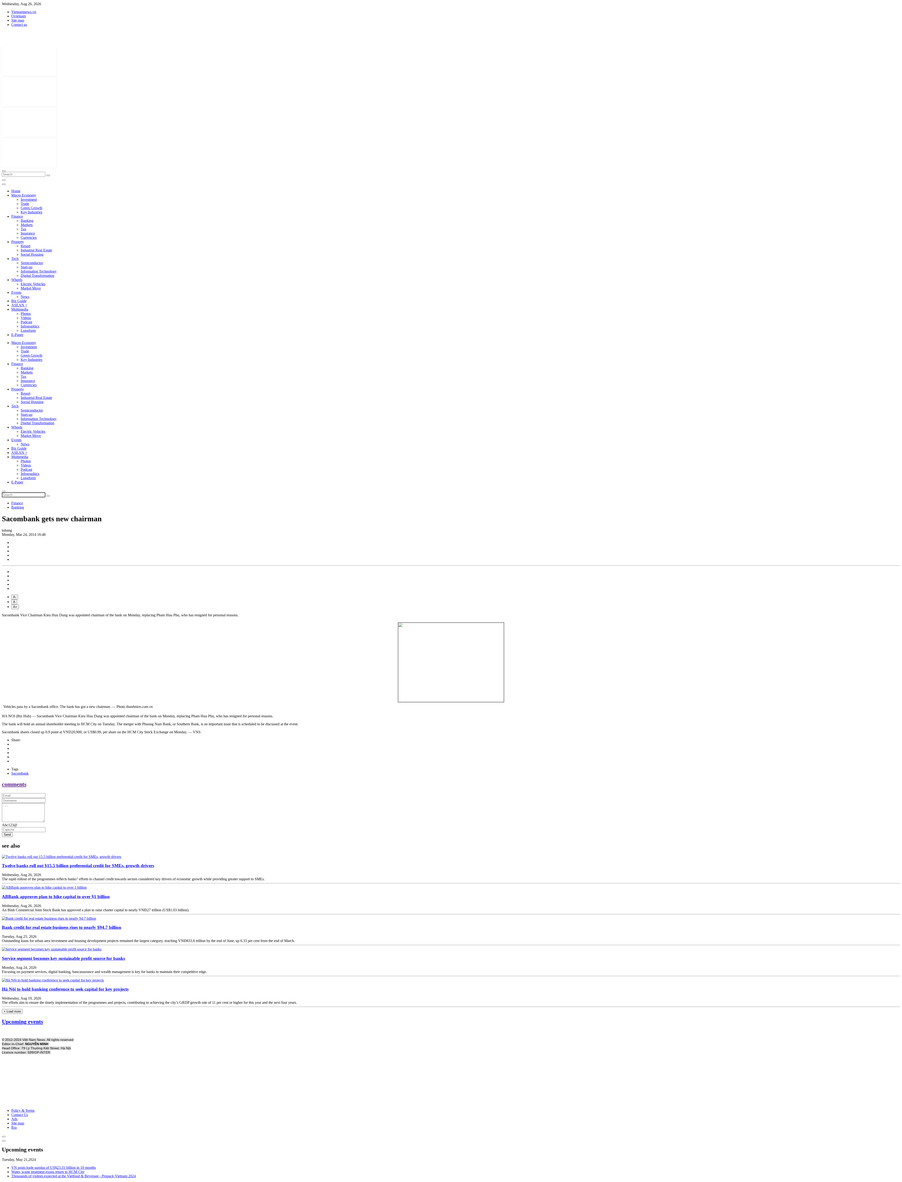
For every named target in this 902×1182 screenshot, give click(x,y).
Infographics (30, 326)
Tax (23, 229)
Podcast (26, 322)
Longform (28, 330)
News (25, 297)
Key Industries (31, 212)
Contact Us (19, 1115)
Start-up (26, 267)
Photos (26, 314)
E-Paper (17, 335)
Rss (14, 1127)
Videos (26, 318)
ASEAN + (19, 305)
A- (14, 597)
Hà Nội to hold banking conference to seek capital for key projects (65, 989)
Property (17, 242)
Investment (29, 199)
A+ (15, 607)
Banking (27, 221)
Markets (27, 225)
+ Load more (12, 1011)
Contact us (19, 25)
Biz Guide (19, 301)
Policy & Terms (23, 1110)
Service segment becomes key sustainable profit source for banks (63, 958)
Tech (15, 259)
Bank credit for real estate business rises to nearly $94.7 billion (61, 927)
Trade (25, 204)
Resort (25, 246)
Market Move (31, 288)
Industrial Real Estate (36, 250)
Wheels (16, 280)
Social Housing (32, 254)
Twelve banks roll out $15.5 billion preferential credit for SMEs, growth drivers (78, 865)
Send (7, 834)
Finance (17, 216)
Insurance (28, 233)
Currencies (29, 237)
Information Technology (39, 271)
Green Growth (31, 208)
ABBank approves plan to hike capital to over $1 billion (56, 896)
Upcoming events (22, 1022)
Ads (14, 1119)
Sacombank (20, 773)
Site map (17, 20)
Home (15, 191)
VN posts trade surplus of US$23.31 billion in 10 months (53, 1168)
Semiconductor (32, 263)
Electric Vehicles (33, 284)
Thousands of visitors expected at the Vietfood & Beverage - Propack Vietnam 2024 (73, 1176)
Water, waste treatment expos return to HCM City (48, 1172)
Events (16, 292)
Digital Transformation (37, 276)
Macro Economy (23, 195)
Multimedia (19, 309)
